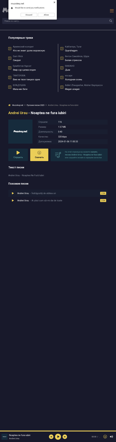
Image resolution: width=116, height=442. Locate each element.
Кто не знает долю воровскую (29, 48)
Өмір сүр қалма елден (24, 68)
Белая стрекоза (77, 58)
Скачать (39, 157)
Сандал (18, 58)
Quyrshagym (73, 48)
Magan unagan (84, 87)
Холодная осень (73, 77)
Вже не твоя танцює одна (26, 77)
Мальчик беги (20, 87)
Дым (69, 68)
